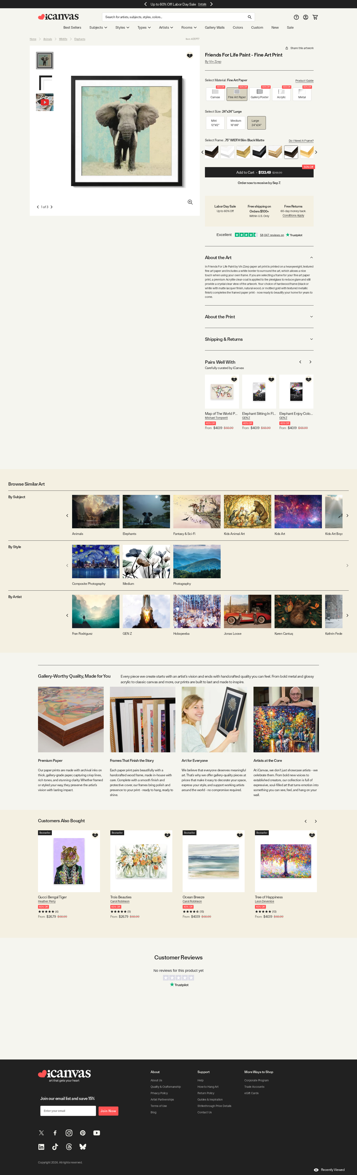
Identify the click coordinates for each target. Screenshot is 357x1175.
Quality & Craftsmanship (166, 1086)
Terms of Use (159, 1106)
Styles (120, 27)
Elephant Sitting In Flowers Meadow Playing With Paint (259, 413)
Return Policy (206, 1093)
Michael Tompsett (216, 417)
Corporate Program (256, 1080)
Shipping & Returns (224, 339)
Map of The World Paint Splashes (222, 413)
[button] (215, 94)
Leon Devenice (264, 901)
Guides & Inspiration (210, 1099)
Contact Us (205, 1112)
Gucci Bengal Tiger (52, 897)
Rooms (186, 27)
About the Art (218, 257)
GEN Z (246, 417)
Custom (257, 27)
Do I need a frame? (301, 140)
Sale (290, 27)
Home (33, 39)
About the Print (220, 316)
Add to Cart (274, 171)
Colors (238, 27)
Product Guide (304, 80)
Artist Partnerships (162, 1099)
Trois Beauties (120, 897)
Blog (153, 1112)
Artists (164, 27)
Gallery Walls (215, 27)
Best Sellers (72, 27)
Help (200, 1080)
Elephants (79, 39)
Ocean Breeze (194, 897)
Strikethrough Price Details (214, 1106)
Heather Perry (47, 901)
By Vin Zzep (213, 62)
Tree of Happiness (269, 897)
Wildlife (63, 39)
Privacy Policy (159, 1093)
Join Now (108, 1111)
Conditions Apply (293, 215)
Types (142, 27)
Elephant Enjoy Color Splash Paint (296, 413)
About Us (156, 1080)
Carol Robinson (120, 901)
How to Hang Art (208, 1086)
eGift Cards (251, 1093)
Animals (47, 39)
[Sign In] (305, 17)
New (274, 27)
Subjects (96, 27)
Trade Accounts (254, 1086)
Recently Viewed (333, 1170)
